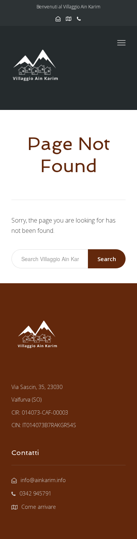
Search (106, 259)
